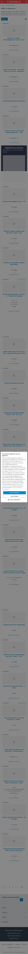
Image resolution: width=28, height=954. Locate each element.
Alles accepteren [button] (14, 492)
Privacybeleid (5, 489)
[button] (14, 500)
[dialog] (14, 477)
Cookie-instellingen (17, 487)
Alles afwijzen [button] (14, 496)
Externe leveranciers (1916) (15, 471)
